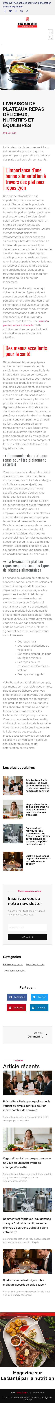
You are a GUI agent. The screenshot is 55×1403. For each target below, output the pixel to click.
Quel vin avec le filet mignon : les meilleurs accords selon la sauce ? (38, 859)
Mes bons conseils (14, 970)
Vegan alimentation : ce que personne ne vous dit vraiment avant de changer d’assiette (38, 809)
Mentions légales (42, 1397)
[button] (50, 37)
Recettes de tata (35, 964)
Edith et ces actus (13, 964)
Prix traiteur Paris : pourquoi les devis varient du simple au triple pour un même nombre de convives (38, 785)
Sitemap (27, 1399)
